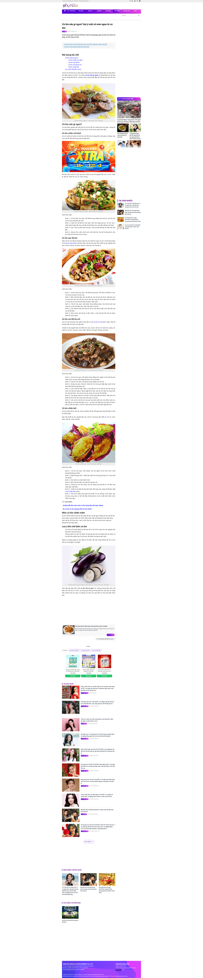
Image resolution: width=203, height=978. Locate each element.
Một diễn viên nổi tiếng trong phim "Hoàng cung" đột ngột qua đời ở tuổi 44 (97, 810)
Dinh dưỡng (117, 10)
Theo (104, 639)
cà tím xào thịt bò (70, 243)
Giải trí (90, 10)
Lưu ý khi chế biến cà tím (73, 69)
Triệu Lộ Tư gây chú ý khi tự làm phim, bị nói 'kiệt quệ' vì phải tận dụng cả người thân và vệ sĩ (97, 720)
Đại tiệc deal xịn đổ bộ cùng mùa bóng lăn (70, 921)
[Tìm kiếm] (138, 15)
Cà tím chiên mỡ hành (75, 60)
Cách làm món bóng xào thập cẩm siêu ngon (76, 46)
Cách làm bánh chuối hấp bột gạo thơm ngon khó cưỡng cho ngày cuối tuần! (85, 44)
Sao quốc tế (84, 723)
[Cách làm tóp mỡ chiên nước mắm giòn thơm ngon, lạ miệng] (69, 630)
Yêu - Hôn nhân (71, 10)
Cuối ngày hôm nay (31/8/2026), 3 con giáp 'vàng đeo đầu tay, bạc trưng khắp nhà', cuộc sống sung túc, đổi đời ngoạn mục (97, 702)
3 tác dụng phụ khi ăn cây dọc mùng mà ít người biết (122, 135)
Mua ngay (72, 676)
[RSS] (138, 1)
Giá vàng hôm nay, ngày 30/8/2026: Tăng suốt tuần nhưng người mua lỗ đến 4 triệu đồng (107, 890)
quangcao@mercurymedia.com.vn (127, 967)
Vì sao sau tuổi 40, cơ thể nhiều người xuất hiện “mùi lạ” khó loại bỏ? (132, 226)
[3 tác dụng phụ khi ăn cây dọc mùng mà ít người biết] (123, 127)
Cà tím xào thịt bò (74, 62)
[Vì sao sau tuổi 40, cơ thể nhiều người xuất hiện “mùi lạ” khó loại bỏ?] (120, 226)
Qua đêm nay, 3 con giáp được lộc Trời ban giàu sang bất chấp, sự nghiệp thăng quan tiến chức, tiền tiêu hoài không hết (97, 735)
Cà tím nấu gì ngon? (71, 58)
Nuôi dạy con (126, 10)
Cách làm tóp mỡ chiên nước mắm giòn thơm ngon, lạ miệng (91, 626)
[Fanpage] (130, 1)
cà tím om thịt (98, 322)
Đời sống (81, 10)
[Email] (140, 1)
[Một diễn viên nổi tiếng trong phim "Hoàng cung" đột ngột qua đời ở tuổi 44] (70, 815)
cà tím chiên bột (70, 491)
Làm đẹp (99, 10)
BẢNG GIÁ (118, 969)
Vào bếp (64, 31)
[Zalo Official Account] (133, 0)
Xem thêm (111, 634)
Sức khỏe (108, 10)
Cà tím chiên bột (73, 67)
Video (135, 10)
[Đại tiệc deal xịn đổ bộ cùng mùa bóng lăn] (70, 912)
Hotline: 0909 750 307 (84, 1)
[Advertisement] (88, 610)
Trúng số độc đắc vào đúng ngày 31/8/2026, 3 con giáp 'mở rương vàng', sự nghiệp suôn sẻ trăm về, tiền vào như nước (97, 795)
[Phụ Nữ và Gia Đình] (71, 5)
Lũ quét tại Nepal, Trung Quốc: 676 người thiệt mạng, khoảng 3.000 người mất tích (129, 121)
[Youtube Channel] (135, 1)
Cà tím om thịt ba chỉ (74, 65)
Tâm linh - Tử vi (84, 692)
